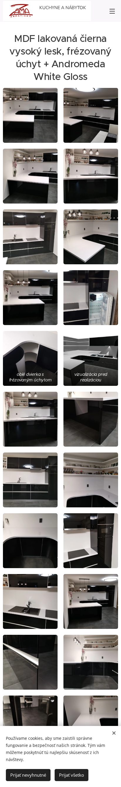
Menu (112, 11)
